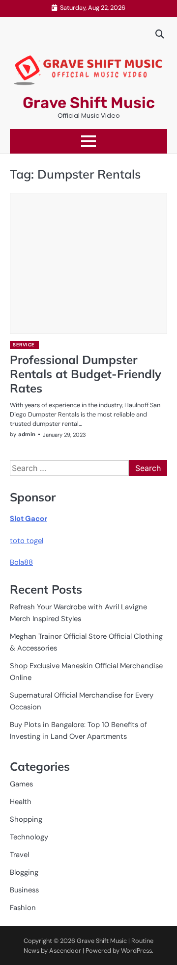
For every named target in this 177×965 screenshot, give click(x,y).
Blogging (24, 872)
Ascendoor (65, 950)
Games (21, 784)
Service (24, 344)
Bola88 (21, 562)
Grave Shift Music (89, 103)
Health (20, 802)
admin (26, 434)
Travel (19, 855)
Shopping (26, 819)
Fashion (23, 908)
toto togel (26, 541)
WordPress (136, 950)
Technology (29, 837)
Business (24, 890)
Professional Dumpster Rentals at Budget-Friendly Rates (85, 373)
